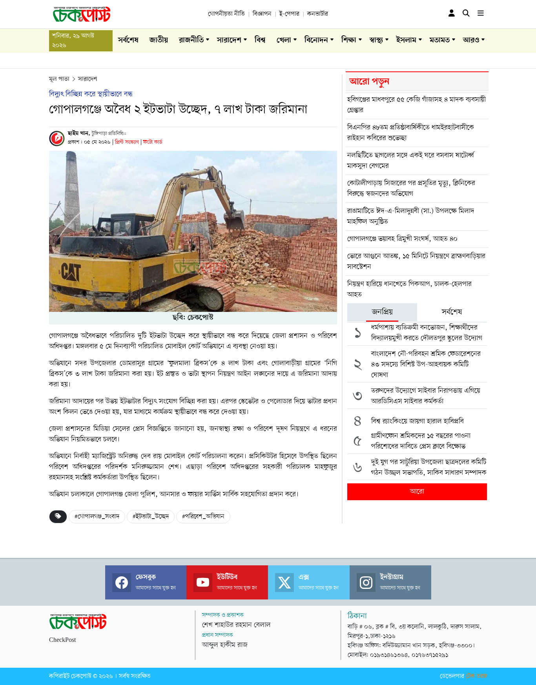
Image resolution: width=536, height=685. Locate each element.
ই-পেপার (289, 14)
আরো (417, 491)
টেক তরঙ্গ (476, 676)
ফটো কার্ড (152, 142)
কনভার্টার (317, 14)
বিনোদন (316, 40)
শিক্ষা (348, 40)
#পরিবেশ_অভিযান (203, 516)
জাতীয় (158, 40)
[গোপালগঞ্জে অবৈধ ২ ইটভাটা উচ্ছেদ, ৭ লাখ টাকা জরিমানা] (193, 231)
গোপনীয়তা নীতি (226, 14)
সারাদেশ (229, 40)
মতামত (440, 40)
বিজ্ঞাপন (262, 14)
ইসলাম (406, 40)
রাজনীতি (191, 40)
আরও (471, 40)
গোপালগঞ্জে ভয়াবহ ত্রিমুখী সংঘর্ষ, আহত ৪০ (402, 239)
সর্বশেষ (128, 40)
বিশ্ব (260, 40)
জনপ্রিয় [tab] (382, 312)
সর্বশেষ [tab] (452, 312)
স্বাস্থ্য (376, 40)
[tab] (382, 312)
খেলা (284, 40)
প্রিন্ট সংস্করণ (127, 142)
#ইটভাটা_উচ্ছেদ (151, 516)
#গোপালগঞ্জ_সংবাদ (97, 516)
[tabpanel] (417, 409)
